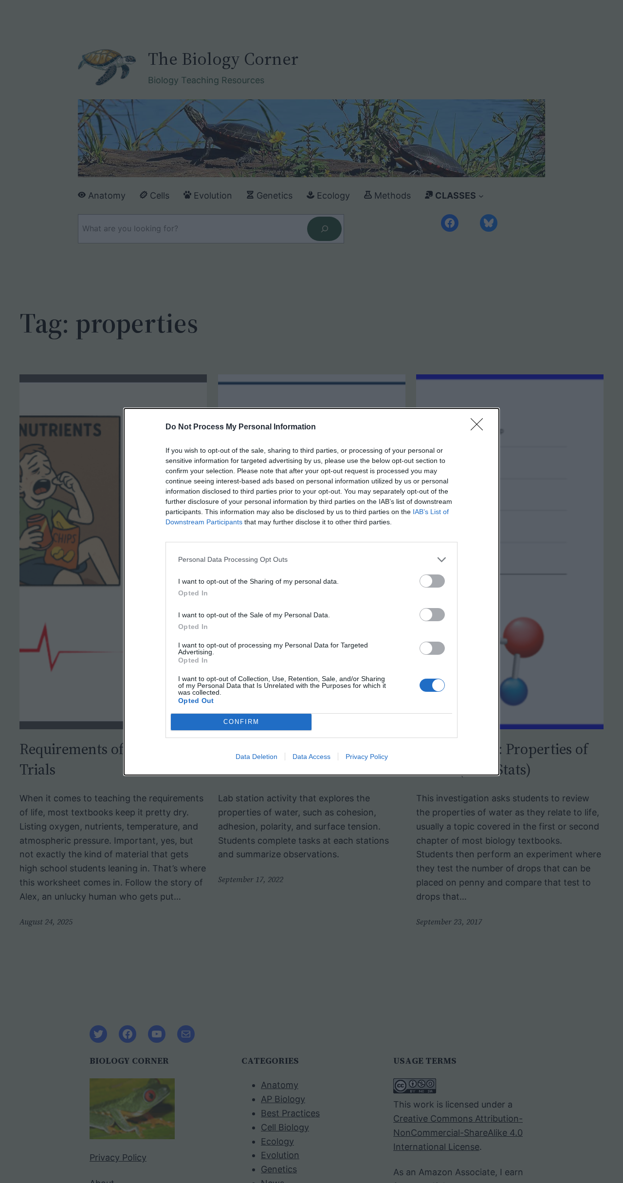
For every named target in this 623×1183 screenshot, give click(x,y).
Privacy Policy (367, 756)
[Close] (480, 427)
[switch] (432, 581)
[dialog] (311, 591)
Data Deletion (256, 756)
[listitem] (311, 560)
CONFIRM (241, 721)
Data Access (311, 756)
